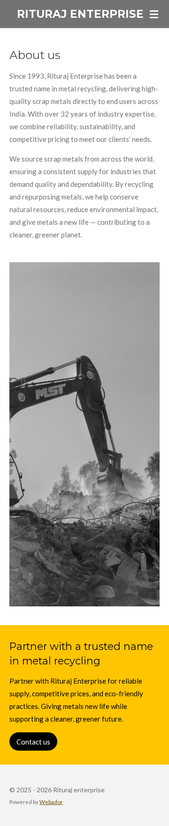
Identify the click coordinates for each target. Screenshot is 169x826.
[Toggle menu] (154, 14)
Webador (51, 801)
